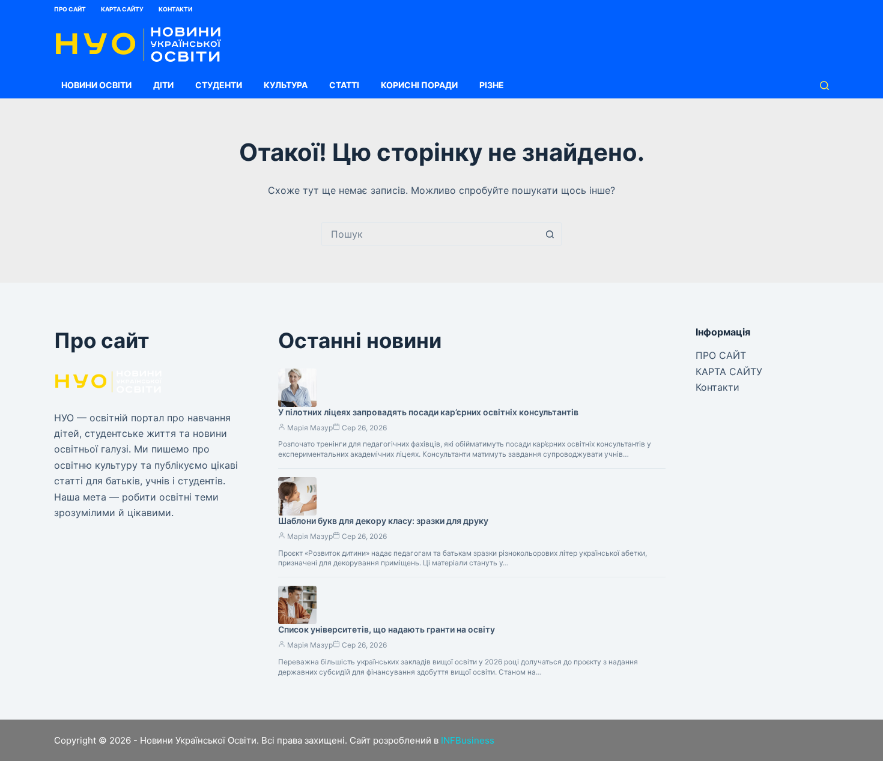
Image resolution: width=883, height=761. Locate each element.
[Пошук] (824, 85)
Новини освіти (96, 85)
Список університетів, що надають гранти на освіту (386, 629)
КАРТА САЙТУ (122, 9)
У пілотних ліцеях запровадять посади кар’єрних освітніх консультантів (428, 412)
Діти (163, 85)
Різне (491, 85)
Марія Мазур (310, 427)
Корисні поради (419, 85)
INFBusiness (467, 740)
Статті (344, 85)
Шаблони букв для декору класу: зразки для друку (383, 521)
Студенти (218, 85)
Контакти (175, 9)
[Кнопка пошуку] (549, 234)
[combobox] (430, 234)
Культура (286, 85)
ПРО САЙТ (70, 9)
